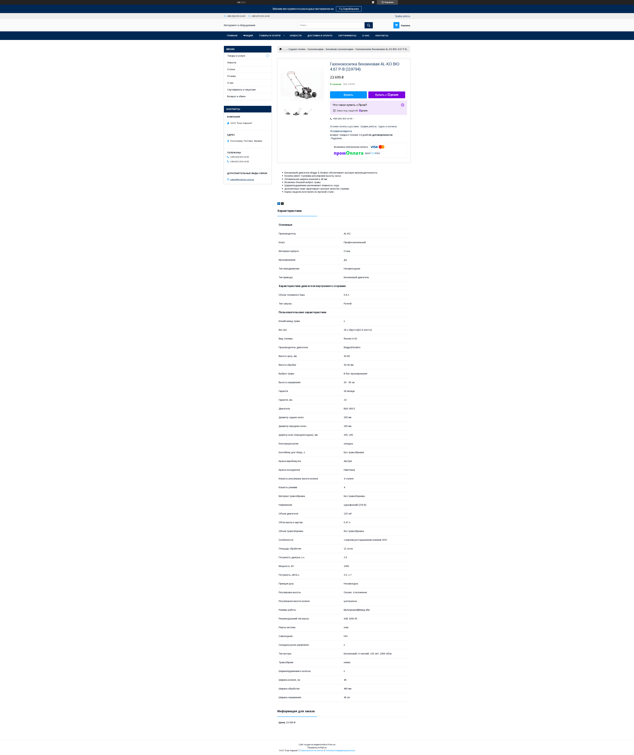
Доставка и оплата (319, 35)
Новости (295, 35)
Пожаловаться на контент (312, 750)
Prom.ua (331, 744)
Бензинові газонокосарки (339, 49)
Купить (348, 94)
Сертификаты (347, 35)
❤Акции (248, 35)
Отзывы (231, 76)
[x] (282, 204)
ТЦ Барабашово (349, 8)
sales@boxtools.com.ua (242, 179)
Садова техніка (296, 49)
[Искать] (369, 25)
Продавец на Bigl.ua (317, 747)
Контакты (381, 35)
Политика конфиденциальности (340, 750)
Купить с (381, 94)
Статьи (231, 69)
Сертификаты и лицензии (241, 89)
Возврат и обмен (236, 96)
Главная (232, 35)
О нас (366, 35)
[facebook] (278, 204)
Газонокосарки (315, 49)
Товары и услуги (270, 35)
